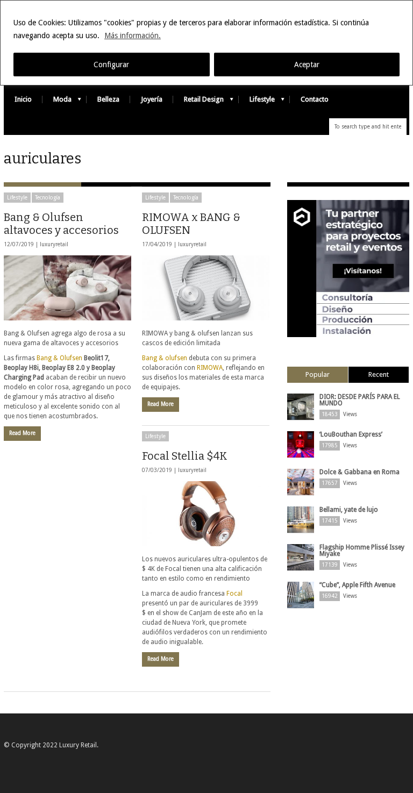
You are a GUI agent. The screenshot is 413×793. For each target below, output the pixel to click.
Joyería (151, 99)
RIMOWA (210, 368)
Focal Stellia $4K (184, 455)
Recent (378, 374)
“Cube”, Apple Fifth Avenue (357, 585)
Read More (22, 433)
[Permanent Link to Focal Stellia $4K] (205, 513)
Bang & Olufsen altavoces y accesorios (61, 224)
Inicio (23, 99)
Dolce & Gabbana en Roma (359, 472)
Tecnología (47, 198)
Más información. (132, 35)
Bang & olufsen (164, 358)
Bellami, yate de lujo (348, 509)
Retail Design (198, 102)
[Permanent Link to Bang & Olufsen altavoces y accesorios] (67, 287)
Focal (234, 593)
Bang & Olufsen (59, 358)
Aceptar (306, 64)
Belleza (108, 99)
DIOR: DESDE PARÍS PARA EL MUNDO (359, 400)
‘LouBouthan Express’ (350, 434)
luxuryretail (54, 244)
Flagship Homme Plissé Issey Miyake (361, 551)
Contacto (315, 99)
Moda (57, 102)
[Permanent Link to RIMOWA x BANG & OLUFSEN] (205, 287)
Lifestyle (257, 102)
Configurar (111, 64)
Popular (317, 374)
